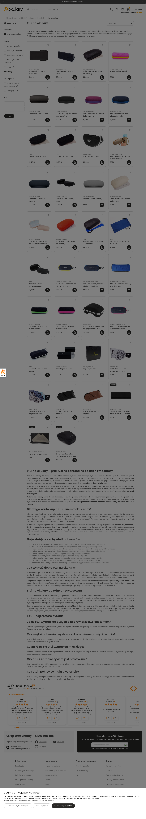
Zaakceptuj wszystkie (63, 806)
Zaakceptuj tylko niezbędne (18, 806)
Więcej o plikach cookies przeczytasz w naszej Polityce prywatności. (29, 800)
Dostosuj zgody (41, 806)
